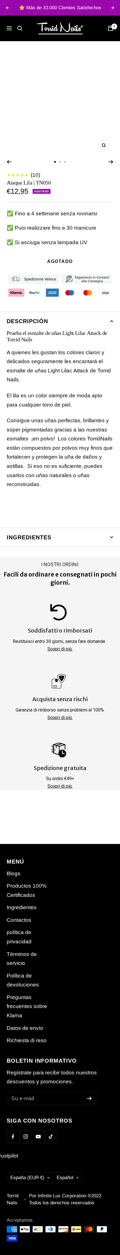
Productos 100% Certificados (27, 890)
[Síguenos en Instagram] (25, 1136)
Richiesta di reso (27, 1040)
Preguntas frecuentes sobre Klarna (27, 1006)
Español (65, 1177)
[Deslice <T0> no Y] (55, 162)
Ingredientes (29, 537)
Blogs (13, 873)
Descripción (27, 321)
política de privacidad (19, 936)
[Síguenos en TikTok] (50, 1136)
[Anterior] (9, 162)
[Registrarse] (89, 1098)
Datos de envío (25, 1028)
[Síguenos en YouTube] (38, 1136)
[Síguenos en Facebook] (13, 1136)
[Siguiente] (111, 162)
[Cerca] (19, 28)
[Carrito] (110, 28)
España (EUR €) (27, 1177)
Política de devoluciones (23, 980)
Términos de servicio (22, 958)
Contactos (19, 920)
